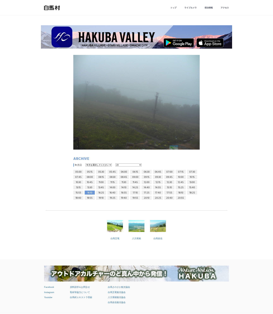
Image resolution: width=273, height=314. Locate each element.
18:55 (90, 198)
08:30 (112, 177)
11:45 (135, 182)
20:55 (181, 198)
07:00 (169, 172)
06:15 (135, 172)
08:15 (101, 177)
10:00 (181, 177)
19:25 (112, 198)
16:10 (89, 193)
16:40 (112, 193)
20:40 (169, 198)
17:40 (158, 193)
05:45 (112, 172)
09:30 (158, 177)
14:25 (135, 188)
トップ (173, 7)
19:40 (124, 198)
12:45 (181, 182)
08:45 (124, 177)
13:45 (101, 188)
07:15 (181, 172)
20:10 (146, 198)
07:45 (78, 177)
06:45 (158, 172)
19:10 (101, 198)
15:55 (78, 193)
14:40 (147, 188)
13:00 (192, 182)
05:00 (78, 172)
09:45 (169, 177)
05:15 (90, 172)
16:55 (124, 193)
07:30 (192, 172)
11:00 (101, 182)
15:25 (181, 188)
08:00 (90, 177)
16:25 (101, 193)
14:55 (158, 188)
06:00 (124, 172)
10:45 (90, 182)
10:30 (78, 182)
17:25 (146, 193)
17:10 (135, 193)
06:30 (147, 172)
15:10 (169, 188)
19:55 (135, 198)
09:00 (135, 177)
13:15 (78, 188)
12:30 (169, 182)
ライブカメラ (190, 7)
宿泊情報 (209, 7)
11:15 (112, 182)
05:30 (101, 172)
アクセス (225, 7)
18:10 (180, 193)
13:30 (89, 188)
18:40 (78, 198)
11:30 (124, 182)
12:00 (146, 182)
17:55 (169, 193)
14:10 (123, 188)
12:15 (158, 182)
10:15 (192, 177)
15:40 (192, 188)
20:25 (158, 198)
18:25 (192, 193)
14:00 (112, 188)
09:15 (146, 177)
